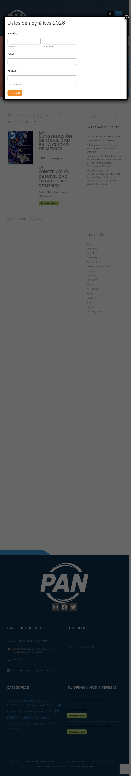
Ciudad (13, 71)
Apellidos (48, 46)
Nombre (11, 46)
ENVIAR (15, 93)
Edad (11, 54)
